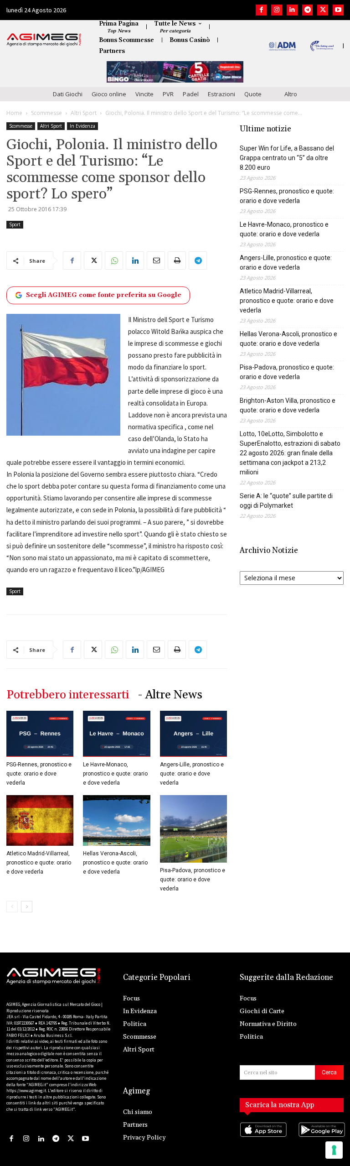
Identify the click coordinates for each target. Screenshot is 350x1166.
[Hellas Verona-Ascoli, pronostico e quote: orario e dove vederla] (116, 820)
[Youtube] (338, 10)
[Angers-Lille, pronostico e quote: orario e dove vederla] (193, 734)
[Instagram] (276, 10)
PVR (168, 94)
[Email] (156, 260)
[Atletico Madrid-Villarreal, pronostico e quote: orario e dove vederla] (39, 820)
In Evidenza (82, 126)
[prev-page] (12, 906)
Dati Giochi (67, 94)
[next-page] (26, 906)
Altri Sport (84, 113)
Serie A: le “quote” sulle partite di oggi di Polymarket (286, 500)
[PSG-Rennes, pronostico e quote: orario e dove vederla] (39, 734)
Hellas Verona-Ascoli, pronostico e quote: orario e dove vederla (115, 862)
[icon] (262, 1139)
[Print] (177, 260)
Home (14, 113)
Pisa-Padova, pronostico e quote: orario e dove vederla (192, 879)
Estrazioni (221, 94)
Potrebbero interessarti (67, 695)
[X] (322, 10)
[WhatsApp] (114, 260)
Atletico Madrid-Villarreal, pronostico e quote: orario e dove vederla (38, 862)
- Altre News (170, 695)
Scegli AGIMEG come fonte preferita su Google (103, 295)
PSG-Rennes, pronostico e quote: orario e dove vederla (39, 773)
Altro (290, 94)
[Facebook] (261, 10)
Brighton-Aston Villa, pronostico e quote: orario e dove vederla (287, 405)
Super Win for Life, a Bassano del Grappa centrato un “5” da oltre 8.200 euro (287, 158)
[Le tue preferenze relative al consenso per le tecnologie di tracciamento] (334, 1150)
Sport (15, 224)
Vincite (144, 94)
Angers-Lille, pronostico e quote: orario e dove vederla (192, 773)
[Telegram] (307, 10)
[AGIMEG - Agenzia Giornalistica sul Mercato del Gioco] (44, 39)
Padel (191, 94)
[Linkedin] (292, 10)
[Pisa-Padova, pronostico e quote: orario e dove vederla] (193, 828)
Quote (253, 94)
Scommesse (46, 113)
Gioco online (109, 94)
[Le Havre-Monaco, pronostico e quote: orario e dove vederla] (116, 734)
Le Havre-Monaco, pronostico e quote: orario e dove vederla (115, 773)
